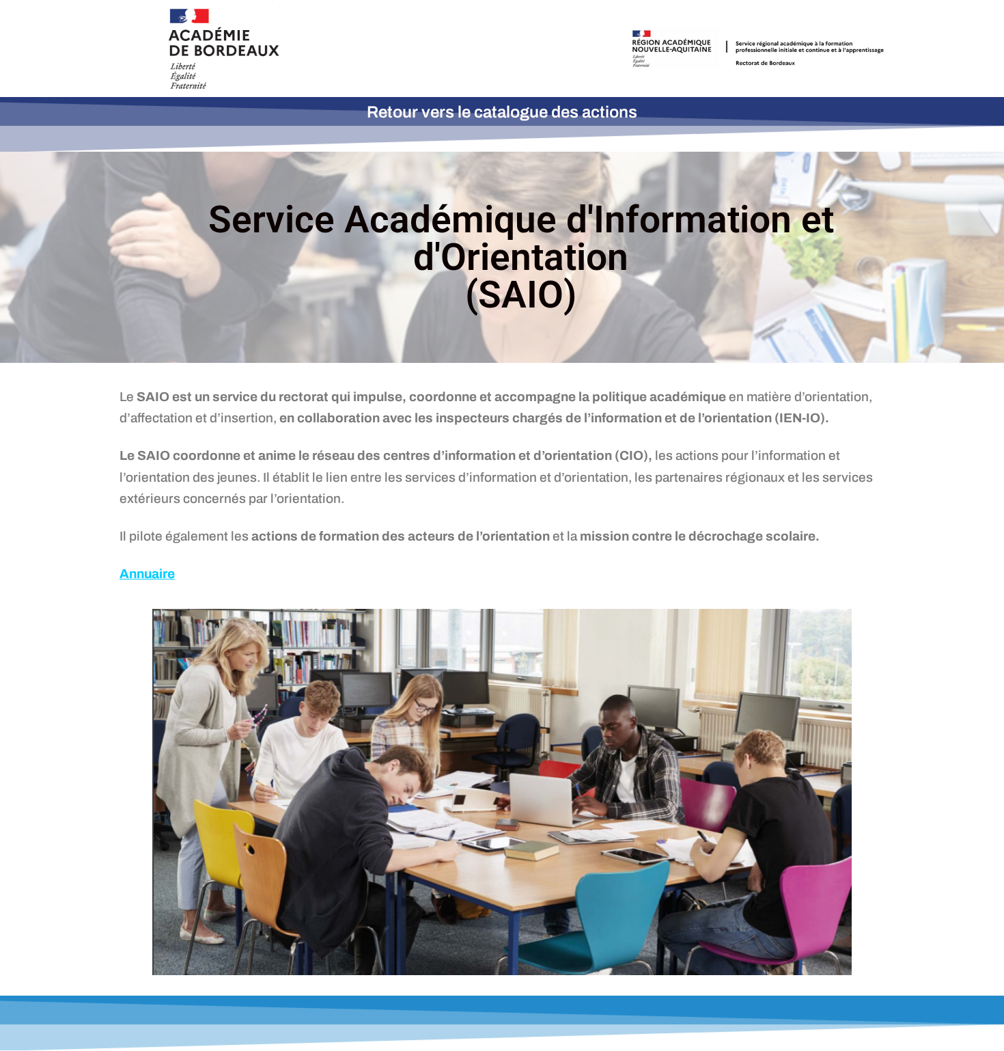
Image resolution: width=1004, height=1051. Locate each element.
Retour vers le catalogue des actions (502, 112)
